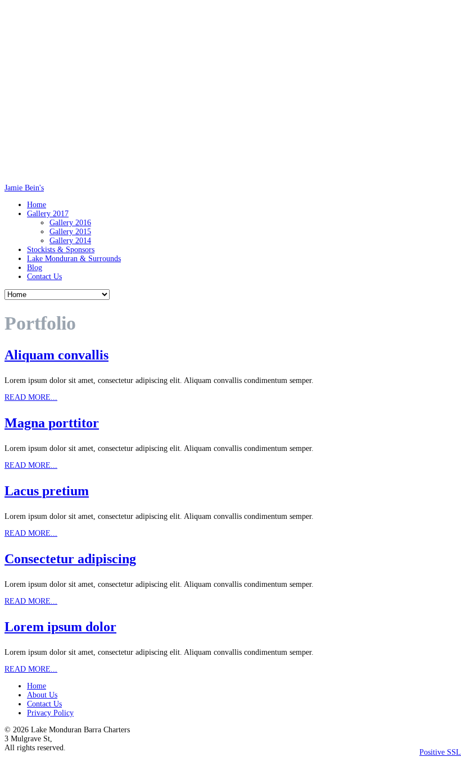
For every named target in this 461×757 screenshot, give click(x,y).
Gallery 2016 (70, 222)
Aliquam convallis (56, 355)
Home (36, 204)
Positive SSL (440, 752)
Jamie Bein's (24, 188)
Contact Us (44, 276)
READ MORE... (30, 397)
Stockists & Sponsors (60, 249)
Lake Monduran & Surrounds (74, 258)
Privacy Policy (50, 713)
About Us (42, 695)
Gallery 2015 (70, 231)
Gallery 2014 (70, 240)
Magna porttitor (51, 423)
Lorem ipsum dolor (60, 626)
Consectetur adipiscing (70, 558)
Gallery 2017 (48, 213)
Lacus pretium (46, 491)
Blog (34, 267)
